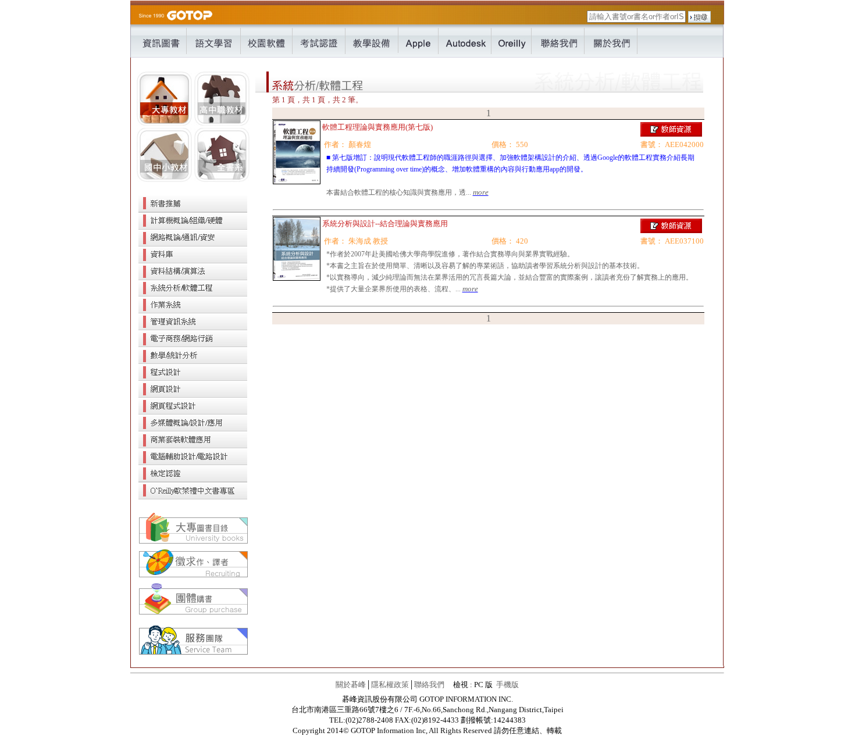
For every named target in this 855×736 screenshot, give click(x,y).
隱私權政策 (390, 684)
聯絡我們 (429, 684)
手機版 (507, 684)
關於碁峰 (351, 684)
